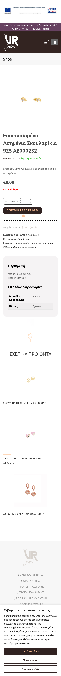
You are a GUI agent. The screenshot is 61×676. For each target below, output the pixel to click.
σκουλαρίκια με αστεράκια (22, 247)
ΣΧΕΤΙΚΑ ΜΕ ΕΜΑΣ (31, 574)
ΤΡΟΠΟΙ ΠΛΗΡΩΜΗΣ (31, 592)
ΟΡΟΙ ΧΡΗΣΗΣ (31, 580)
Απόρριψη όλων (30, 669)
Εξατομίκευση (30, 660)
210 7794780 (21, 29)
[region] (30, 640)
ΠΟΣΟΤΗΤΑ (11, 201)
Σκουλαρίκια (23, 239)
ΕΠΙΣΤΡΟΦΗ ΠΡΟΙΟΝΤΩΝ (31, 598)
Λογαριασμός (42, 29)
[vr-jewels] (11, 42)
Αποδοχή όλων (31, 651)
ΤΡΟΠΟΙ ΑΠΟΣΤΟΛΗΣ (31, 586)
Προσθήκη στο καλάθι (23, 210)
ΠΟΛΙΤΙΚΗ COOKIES (31, 604)
